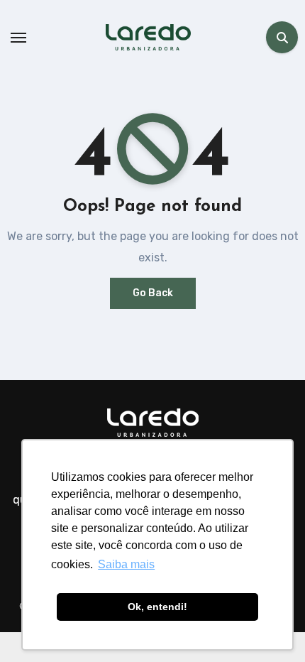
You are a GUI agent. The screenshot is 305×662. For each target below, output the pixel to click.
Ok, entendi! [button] (157, 606)
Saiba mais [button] (126, 564)
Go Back (153, 293)
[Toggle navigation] (18, 37)
